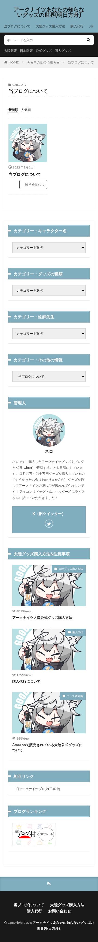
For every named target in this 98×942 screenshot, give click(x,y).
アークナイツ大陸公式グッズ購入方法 (42, 617)
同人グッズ (63, 51)
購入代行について (26, 681)
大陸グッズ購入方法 (50, 26)
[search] (88, 40)
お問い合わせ (59, 911)
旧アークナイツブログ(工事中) (38, 789)
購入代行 (77, 26)
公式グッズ (44, 51)
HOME (14, 62)
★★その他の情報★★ (43, 62)
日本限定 (26, 51)
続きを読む (33, 184)
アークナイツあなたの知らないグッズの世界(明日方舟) (49, 12)
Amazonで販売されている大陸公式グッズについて (47, 747)
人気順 (26, 110)
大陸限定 (10, 51)
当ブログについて (17, 26)
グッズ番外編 (75, 696)
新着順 (13, 110)
